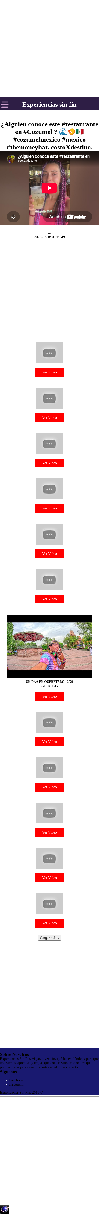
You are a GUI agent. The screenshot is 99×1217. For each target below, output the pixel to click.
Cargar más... (49, 938)
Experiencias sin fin (49, 104)
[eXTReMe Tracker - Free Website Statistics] (4, 1212)
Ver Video (49, 372)
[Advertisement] (49, 289)
